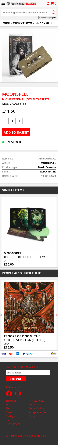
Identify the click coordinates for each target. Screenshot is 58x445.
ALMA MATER (48, 171)
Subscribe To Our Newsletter (22, 367)
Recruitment (13, 424)
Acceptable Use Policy (37, 414)
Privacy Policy (36, 400)
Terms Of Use (36, 404)
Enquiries (11, 400)
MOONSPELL (44, 23)
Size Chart (9, 410)
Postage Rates (10, 418)
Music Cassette (22, 23)
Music (6, 23)
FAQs (9, 404)
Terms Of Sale (36, 408)
